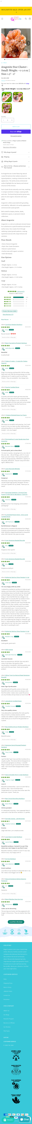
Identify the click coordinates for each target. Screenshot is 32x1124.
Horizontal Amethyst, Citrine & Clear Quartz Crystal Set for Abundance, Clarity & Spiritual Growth (14, 494)
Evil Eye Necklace (10, 859)
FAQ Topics (7, 1031)
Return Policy (7, 987)
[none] (7, 97)
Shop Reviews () (8, 314)
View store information (9, 147)
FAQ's (5, 979)
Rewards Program (9, 1019)
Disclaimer (7, 999)
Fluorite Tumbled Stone (12, 387)
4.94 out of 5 (20, 291)
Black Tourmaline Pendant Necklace (16, 343)
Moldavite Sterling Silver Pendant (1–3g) (17, 577)
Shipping (3, 80)
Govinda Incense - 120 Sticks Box (15, 818)
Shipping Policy (8, 983)
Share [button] (5, 62)
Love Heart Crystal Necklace (13, 837)
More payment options (16, 136)
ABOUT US (6, 1010)
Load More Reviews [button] (16, 922)
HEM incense (9, 649)
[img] (16, 291)
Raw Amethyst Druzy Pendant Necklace (17, 727)
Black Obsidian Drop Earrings (14, 899)
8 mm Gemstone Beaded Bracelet (15, 540)
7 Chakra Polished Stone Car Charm (16, 415)
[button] (2, 19)
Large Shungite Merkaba (12, 469)
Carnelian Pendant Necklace (13, 324)
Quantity (3, 116)
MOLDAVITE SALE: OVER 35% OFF (16, 9)
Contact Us (7, 995)
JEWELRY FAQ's (8, 991)
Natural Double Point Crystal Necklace (16, 775)
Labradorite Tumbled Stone (13, 701)
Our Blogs (6, 1015)
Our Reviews (7, 1027)
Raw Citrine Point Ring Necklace (15, 798)
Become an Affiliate (9, 1023)
